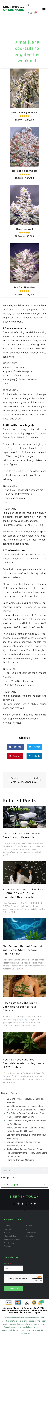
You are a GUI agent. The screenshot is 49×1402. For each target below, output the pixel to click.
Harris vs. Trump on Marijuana (20, 1160)
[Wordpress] (35, 1204)
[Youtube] (31, 1204)
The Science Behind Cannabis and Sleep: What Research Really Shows (23, 950)
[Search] (44, 1170)
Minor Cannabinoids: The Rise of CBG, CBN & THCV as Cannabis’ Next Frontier (23, 893)
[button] (27, 5)
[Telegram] (18, 1204)
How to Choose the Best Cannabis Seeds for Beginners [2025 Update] (23, 1063)
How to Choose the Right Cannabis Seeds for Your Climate (20, 1006)
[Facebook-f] (23, 1204)
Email (7, 1264)
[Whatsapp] (14, 1204)
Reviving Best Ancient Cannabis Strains (25, 1149)
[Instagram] (27, 1204)
